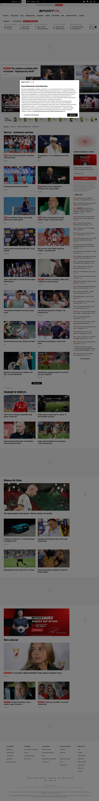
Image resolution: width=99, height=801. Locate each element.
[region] (49, 99)
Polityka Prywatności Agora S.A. (57, 111)
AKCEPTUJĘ (72, 115)
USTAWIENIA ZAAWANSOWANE (31, 115)
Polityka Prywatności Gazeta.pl (41, 111)
